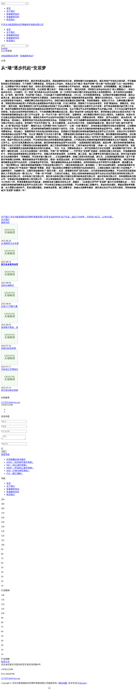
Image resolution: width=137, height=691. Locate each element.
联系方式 (5, 662)
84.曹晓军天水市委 (10, 243)
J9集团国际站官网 (9, 56)
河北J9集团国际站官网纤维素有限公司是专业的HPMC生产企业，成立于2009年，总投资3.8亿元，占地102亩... (61, 217)
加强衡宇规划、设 (9, 327)
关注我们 (5, 219)
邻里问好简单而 (8, 348)
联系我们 (10, 41)
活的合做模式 (7, 285)
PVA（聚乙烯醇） (14, 473)
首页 (8, 29)
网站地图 (62, 683)
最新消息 (5, 222)
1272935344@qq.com (10, 402)
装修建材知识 (12, 35)
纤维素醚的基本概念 (16, 459)
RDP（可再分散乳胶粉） (18, 470)
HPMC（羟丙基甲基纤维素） (20, 462)
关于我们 (10, 32)
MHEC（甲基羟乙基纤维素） (20, 468)
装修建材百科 (12, 38)
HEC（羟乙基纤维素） (17, 465)
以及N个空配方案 (9, 306)
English (4, 48)
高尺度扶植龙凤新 (9, 390)
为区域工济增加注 (9, 369)
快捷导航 (5, 454)
